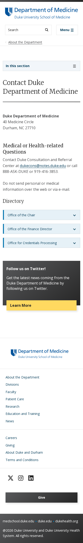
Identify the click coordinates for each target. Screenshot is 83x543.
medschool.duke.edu (18, 521)
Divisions (12, 384)
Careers (11, 438)
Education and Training (23, 413)
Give (41, 497)
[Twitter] (11, 478)
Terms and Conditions (22, 460)
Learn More (20, 305)
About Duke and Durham (24, 452)
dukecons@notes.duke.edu (43, 165)
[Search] (47, 30)
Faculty (11, 392)
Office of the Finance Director (30, 229)
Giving (10, 445)
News (10, 421)
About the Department (22, 377)
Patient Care (15, 399)
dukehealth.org (66, 521)
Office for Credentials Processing (32, 243)
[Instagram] (21, 478)
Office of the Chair (21, 215)
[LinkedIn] (31, 478)
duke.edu (45, 521)
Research (12, 406)
